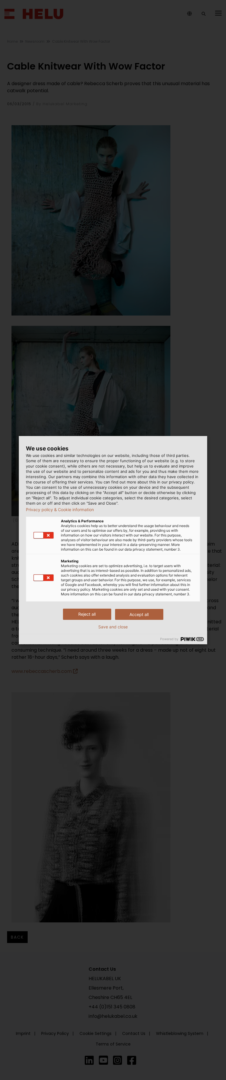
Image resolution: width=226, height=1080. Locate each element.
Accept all (139, 614)
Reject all (87, 614)
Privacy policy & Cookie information (60, 509)
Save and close (113, 627)
